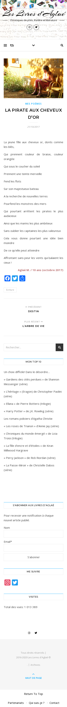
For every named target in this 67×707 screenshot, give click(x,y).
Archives (35, 664)
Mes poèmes (33, 103)
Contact (54, 703)
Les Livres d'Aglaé (34, 13)
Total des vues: (14, 607)
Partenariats (16, 703)
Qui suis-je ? (36, 703)
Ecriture (10, 289)
